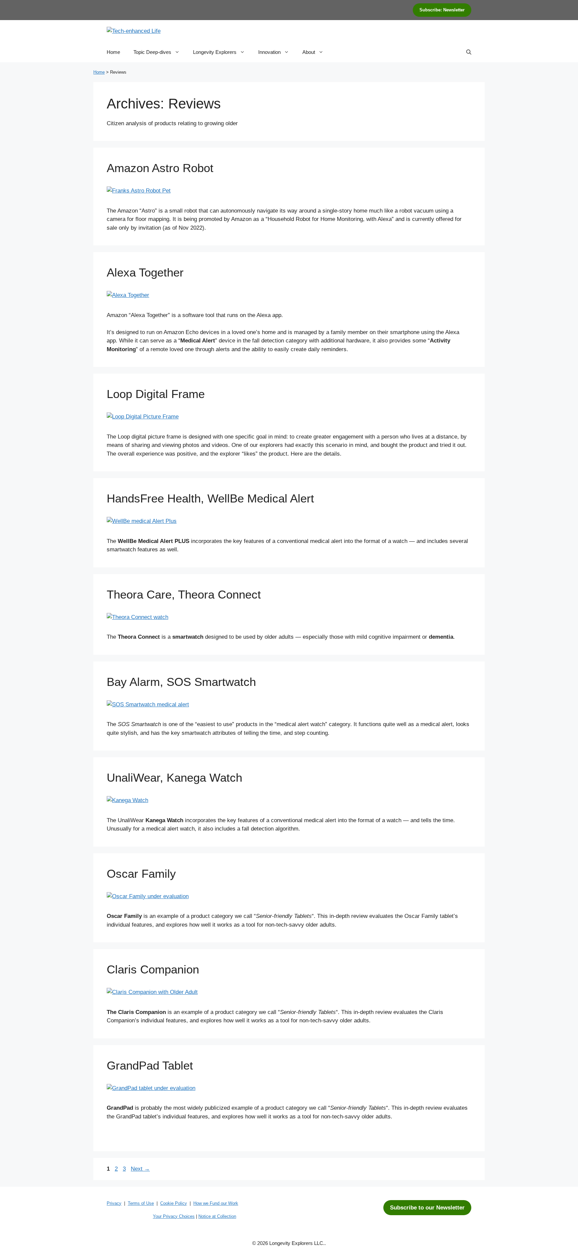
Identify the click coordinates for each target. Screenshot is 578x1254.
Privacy (114, 1203)
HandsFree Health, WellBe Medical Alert (210, 498)
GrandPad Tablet (150, 1065)
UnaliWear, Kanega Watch (174, 777)
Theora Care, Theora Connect (184, 594)
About (308, 52)
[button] (469, 52)
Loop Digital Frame (156, 393)
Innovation (269, 52)
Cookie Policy (173, 1203)
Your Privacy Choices (174, 1216)
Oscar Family (141, 873)
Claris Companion (153, 969)
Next (140, 1169)
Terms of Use (141, 1203)
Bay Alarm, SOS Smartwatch (181, 681)
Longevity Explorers (214, 52)
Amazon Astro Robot (160, 167)
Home (113, 52)
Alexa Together (145, 272)
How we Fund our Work (215, 1203)
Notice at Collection (217, 1216)
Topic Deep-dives (152, 52)
